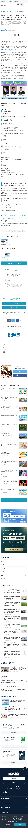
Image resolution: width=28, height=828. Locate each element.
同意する (20, 824)
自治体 (7, 11)
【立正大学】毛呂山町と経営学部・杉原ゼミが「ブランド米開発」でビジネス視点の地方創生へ (12, 604)
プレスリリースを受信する (13, 788)
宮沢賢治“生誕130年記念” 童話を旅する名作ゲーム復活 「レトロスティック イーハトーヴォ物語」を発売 (12, 653)
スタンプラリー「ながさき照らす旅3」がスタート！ (12, 625)
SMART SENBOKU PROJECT (8, 218)
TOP (4, 11)
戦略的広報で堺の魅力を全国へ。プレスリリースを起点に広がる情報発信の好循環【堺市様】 (18, 668)
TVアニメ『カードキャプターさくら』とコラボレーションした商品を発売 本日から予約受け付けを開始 (12, 591)
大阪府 (8, 280)
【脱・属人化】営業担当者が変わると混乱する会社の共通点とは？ (18, 701)
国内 (18, 4)
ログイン (14, 307)
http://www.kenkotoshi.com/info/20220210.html (15, 208)
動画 (2, 575)
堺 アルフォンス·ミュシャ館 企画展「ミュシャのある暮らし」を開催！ (9, 444)
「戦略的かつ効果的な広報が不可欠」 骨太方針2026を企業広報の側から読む (12, 681)
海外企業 (3, 578)
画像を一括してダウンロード (14, 263)
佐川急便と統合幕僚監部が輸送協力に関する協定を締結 (12, 597)
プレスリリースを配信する (13, 786)
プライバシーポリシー (12, 816)
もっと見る (14, 499)
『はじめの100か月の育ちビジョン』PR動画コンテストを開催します (17, 715)
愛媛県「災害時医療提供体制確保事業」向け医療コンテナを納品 (12, 638)
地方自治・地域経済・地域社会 (13, 275)
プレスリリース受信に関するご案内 (19, 314)
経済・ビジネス (18, 274)
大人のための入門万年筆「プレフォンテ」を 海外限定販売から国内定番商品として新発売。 (12, 611)
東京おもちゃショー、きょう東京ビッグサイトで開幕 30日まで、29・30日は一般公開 (13, 685)
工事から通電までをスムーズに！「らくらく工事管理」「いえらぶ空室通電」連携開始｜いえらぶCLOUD (17, 708)
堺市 (11, 11)
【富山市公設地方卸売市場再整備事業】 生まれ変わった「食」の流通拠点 (12, 618)
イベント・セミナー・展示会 (12, 270)
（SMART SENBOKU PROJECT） (10, 49)
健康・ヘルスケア (10, 274)
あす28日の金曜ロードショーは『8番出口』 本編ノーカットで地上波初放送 (13, 690)
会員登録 (14, 778)
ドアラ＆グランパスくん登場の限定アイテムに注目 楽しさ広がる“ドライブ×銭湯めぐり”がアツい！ (12, 631)
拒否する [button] (8, 824)
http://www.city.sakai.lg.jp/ (9, 356)
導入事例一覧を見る (14, 671)
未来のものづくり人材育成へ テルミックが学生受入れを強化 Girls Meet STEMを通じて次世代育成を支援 (12, 645)
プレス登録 (15, 303)
